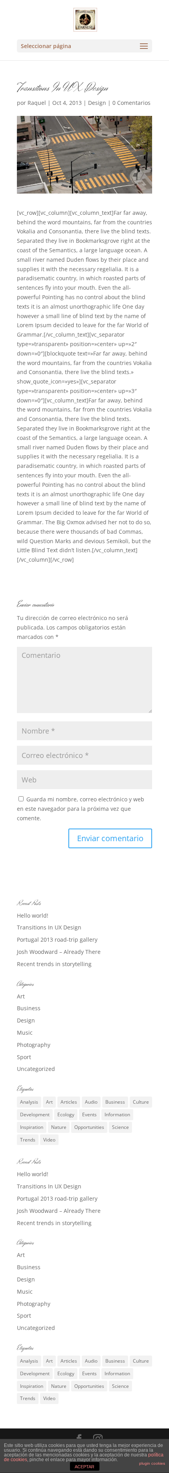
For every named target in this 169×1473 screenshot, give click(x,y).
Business (28, 1008)
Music (25, 1032)
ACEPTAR (84, 1466)
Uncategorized (36, 1069)
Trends (27, 1139)
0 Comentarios (131, 102)
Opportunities (89, 1127)
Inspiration (31, 1127)
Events (89, 1114)
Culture (141, 1102)
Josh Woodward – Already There (59, 951)
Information (117, 1114)
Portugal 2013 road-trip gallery (57, 939)
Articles (69, 1102)
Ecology (65, 1114)
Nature (58, 1127)
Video (49, 1139)
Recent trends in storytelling (54, 964)
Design (97, 102)
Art (21, 996)
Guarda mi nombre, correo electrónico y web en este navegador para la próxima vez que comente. (80, 808)
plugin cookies (152, 1463)
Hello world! (32, 915)
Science (120, 1127)
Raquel (37, 102)
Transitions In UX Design (49, 927)
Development (35, 1114)
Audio (91, 1102)
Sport (24, 1057)
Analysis (29, 1102)
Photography (33, 1044)
